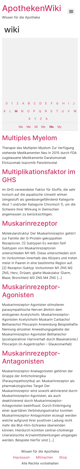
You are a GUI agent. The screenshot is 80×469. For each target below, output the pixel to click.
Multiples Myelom (29, 138)
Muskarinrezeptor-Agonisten (31, 291)
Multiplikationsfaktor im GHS (38, 176)
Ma (21, 126)
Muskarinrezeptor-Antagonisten (31, 357)
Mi (35, 126)
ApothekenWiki (31, 8)
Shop (63, 457)
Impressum (21, 457)
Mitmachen (44, 457)
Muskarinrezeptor (29, 223)
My (59, 126)
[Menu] (71, 11)
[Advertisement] (40, 68)
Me (28, 126)
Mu (51, 126)
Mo (43, 126)
